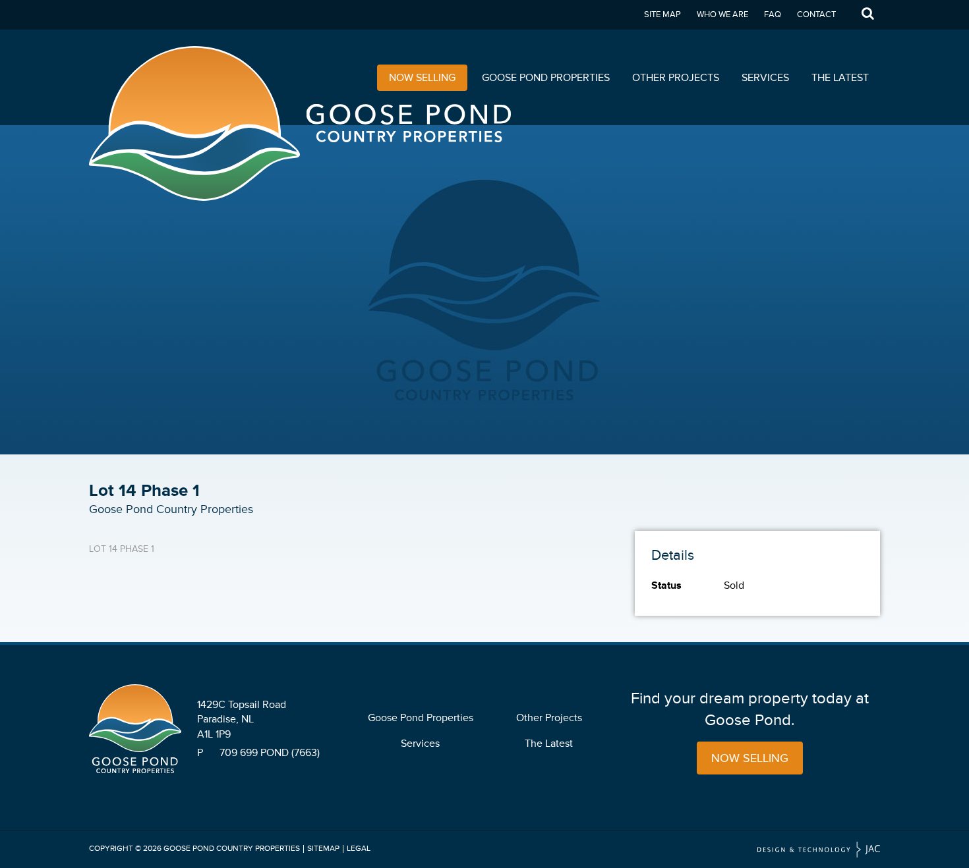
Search (867, 15)
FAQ (772, 14)
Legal (358, 849)
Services (765, 77)
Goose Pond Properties (546, 77)
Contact (816, 14)
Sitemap (323, 849)
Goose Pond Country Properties (231, 849)
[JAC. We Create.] (818, 850)
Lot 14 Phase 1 (121, 549)
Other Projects (675, 77)
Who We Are (722, 14)
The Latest (840, 77)
